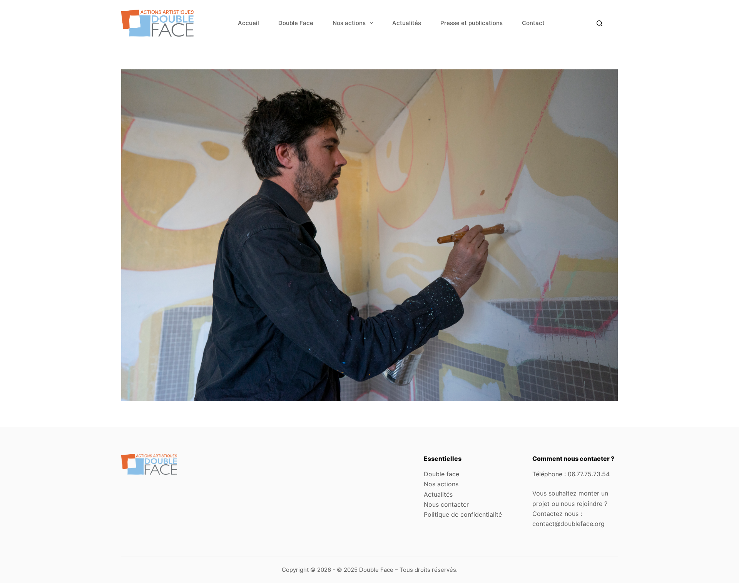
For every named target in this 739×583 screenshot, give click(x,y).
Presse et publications (471, 23)
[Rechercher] (599, 23)
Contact (533, 23)
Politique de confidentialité (463, 514)
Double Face (295, 23)
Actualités (406, 23)
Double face (441, 474)
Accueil (248, 23)
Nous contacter (446, 504)
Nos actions (349, 23)
